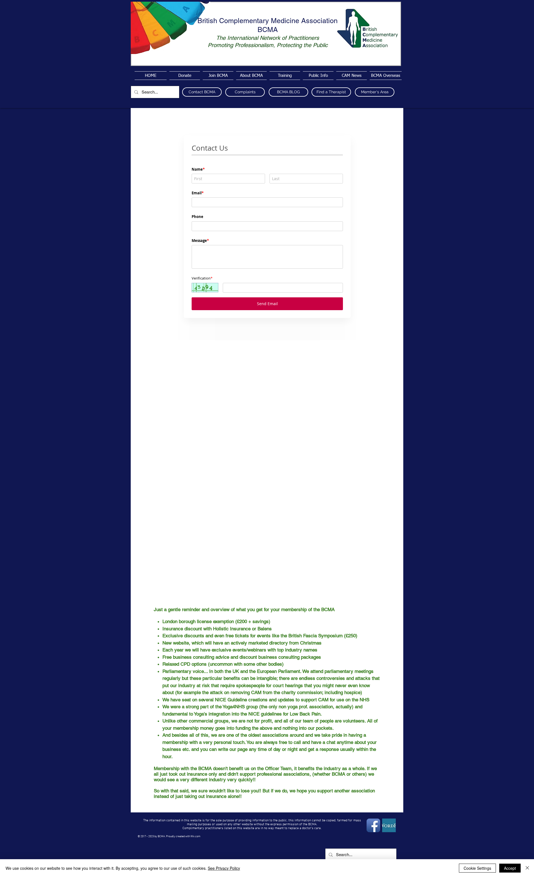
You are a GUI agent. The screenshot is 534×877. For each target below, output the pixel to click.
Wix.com (196, 836)
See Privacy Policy (224, 868)
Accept (510, 868)
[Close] (527, 868)
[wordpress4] (389, 825)
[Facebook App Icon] (373, 825)
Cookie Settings (477, 868)
